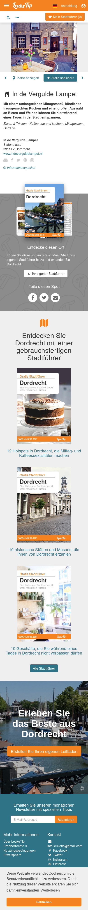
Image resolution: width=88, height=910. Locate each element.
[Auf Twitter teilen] (44, 297)
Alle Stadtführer (44, 668)
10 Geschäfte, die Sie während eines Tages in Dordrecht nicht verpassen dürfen (44, 650)
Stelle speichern (62, 77)
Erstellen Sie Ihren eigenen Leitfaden (44, 751)
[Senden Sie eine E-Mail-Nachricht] (55, 297)
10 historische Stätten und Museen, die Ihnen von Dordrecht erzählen (44, 551)
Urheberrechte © (15, 846)
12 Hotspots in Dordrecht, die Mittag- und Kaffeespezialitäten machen (44, 453)
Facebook (60, 850)
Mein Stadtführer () (67, 16)
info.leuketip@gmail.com (64, 846)
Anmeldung (69, 5)
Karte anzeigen (27, 77)
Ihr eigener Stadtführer (48, 273)
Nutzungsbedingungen (19, 850)
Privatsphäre (12, 855)
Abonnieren (66, 819)
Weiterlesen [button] (50, 890)
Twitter (58, 855)
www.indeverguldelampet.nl (22, 153)
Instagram (60, 859)
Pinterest (59, 864)
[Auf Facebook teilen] (32, 297)
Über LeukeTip (14, 841)
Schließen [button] (44, 902)
